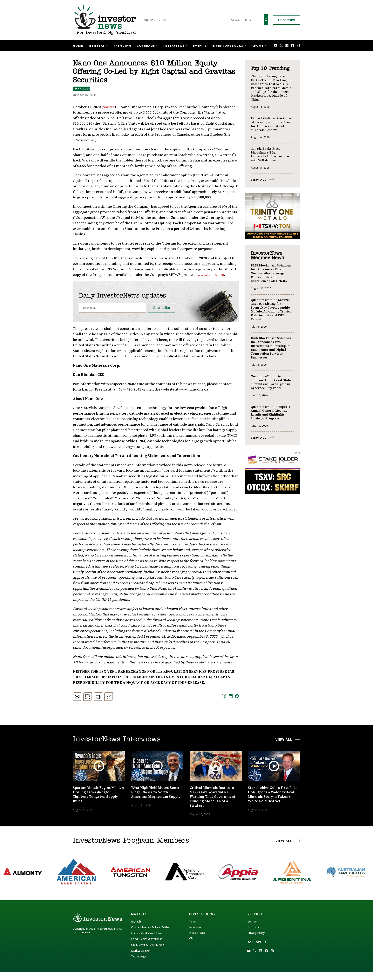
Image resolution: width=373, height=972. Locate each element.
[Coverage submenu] (157, 45)
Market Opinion (141, 950)
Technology (81, 88)
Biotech (136, 921)
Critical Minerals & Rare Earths (150, 927)
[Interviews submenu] (187, 45)
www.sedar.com (211, 275)
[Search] (266, 19)
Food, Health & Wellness (146, 939)
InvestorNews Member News (267, 255)
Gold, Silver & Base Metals (148, 945)
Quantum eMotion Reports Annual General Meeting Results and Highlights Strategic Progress (270, 412)
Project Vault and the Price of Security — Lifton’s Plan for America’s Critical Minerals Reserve (271, 124)
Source (109, 107)
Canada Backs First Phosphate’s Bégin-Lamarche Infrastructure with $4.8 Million (270, 154)
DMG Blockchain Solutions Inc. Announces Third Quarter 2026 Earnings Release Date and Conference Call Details (271, 273)
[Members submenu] (107, 45)
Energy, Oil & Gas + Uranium (149, 933)
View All (259, 179)
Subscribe (286, 20)
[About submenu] (266, 45)
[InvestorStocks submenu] (245, 45)
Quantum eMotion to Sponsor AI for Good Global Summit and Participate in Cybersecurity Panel (272, 382)
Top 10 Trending (270, 68)
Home (78, 45)
